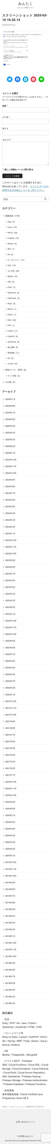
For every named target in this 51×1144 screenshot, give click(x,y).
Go (9, 254)
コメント (6, 139)
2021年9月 (10, 721)
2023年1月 (10, 613)
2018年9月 (10, 962)
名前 (5, 105)
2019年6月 (10, 902)
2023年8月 (10, 566)
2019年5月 (10, 909)
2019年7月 (10, 895)
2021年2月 (10, 768)
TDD (9, 282)
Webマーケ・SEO (14, 369)
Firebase (11, 238)
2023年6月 (10, 580)
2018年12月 (11, 942)
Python (10, 314)
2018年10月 (11, 956)
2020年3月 (10, 841)
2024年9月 (10, 479)
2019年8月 (10, 889)
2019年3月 (10, 922)
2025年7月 (10, 412)
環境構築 (11, 353)
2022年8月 (10, 647)
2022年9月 (10, 640)
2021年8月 (10, 727)
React (10, 303)
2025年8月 (10, 405)
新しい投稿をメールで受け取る (19, 169)
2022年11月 (11, 627)
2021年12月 (11, 701)
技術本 (10, 276)
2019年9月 (10, 882)
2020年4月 (10, 835)
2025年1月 (10, 452)
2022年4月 (10, 674)
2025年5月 (10, 425)
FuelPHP (11, 336)
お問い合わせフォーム (25, 1121)
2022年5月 (10, 667)
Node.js (10, 243)
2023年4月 (10, 593)
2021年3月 (10, 761)
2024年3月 (10, 519)
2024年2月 (10, 526)
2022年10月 (11, 633)
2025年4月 (10, 432)
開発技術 (9, 215)
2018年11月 (11, 949)
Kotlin (10, 287)
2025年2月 (10, 446)
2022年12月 (11, 620)
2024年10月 (11, 472)
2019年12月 (11, 862)
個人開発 (11, 347)
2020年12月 (11, 781)
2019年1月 (10, 935)
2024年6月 (10, 499)
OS (9, 358)
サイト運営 (12, 376)
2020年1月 (10, 855)
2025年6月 (10, 419)
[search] (45, 199)
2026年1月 (10, 398)
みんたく (25, 3)
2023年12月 (11, 539)
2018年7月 (10, 976)
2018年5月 (10, 989)
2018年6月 (10, 982)
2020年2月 (10, 848)
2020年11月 (11, 788)
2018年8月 (10, 969)
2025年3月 (10, 439)
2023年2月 (10, 607)
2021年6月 (10, 741)
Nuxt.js (10, 232)
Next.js (10, 309)
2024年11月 (11, 466)
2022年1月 (10, 694)
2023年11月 (11, 546)
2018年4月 (10, 996)
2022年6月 (10, 660)
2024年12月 (11, 459)
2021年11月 (11, 707)
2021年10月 (11, 714)
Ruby (10, 222)
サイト (5, 128)
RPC (9, 249)
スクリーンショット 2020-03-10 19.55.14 (27, 1106)
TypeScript (12, 292)
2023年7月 (10, 573)
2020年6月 (10, 821)
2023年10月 (11, 553)
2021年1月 (10, 774)
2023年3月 (10, 600)
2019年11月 (11, 868)
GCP (9, 265)
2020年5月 (10, 828)
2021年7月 (10, 734)
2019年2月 (10, 929)
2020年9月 (10, 801)
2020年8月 (10, 808)
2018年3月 (10, 1003)
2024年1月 (10, 533)
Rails (10, 320)
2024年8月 (10, 486)
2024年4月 (10, 513)
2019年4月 (10, 915)
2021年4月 (10, 754)
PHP (9, 325)
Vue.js (10, 227)
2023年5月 (10, 586)
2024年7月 (10, 492)
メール (6, 116)
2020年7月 (10, 815)
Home (5, 1106)
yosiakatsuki (24, 1140)
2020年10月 (11, 795)
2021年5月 (10, 748)
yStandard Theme (11, 1140)
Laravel (10, 331)
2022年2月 (10, 687)
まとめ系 (11, 271)
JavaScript (12, 342)
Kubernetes (12, 298)
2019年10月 (11, 875)
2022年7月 (10, 654)
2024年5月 (10, 506)
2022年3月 (10, 680)
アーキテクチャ (14, 260)
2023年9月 (10, 560)
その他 (10, 363)
